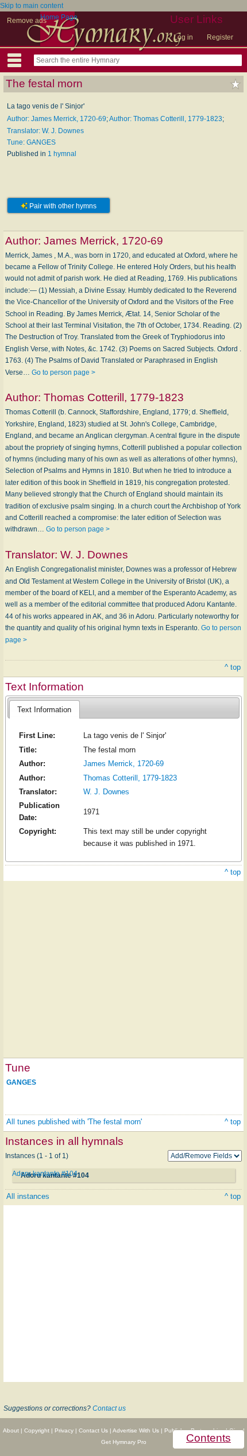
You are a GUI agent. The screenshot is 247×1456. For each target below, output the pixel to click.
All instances (27, 1196)
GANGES (21, 1082)
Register (220, 37)
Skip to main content (31, 6)
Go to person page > (63, 372)
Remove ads (27, 21)
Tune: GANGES (31, 142)
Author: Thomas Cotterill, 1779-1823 (165, 119)
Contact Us (93, 1430)
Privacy (64, 1430)
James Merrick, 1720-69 (123, 763)
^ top (233, 667)
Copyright (36, 1430)
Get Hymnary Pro (123, 1442)
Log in (183, 37)
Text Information (44, 709)
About (11, 1430)
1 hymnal (62, 154)
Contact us (109, 1408)
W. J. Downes (106, 791)
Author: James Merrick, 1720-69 (56, 119)
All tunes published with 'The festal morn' (74, 1121)
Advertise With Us (136, 1430)
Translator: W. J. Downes (45, 131)
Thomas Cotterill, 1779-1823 (130, 778)
